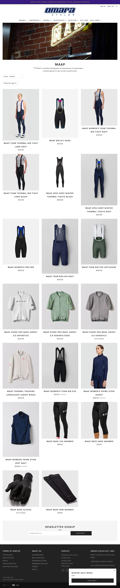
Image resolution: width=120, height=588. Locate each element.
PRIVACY (5, 561)
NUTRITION (72, 20)
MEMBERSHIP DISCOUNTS (40, 563)
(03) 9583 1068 (65, 558)
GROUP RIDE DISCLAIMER (10, 566)
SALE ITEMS (94, 20)
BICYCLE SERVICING (38, 558)
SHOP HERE (92, 580)
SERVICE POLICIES (8, 558)
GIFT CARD (84, 20)
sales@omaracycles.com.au (69, 555)
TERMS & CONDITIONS (9, 563)
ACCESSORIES (58, 20)
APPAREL (46, 20)
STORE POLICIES (8, 555)
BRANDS (22, 20)
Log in (103, 6)
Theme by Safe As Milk (8, 579)
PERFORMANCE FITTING (39, 561)
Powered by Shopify (18, 579)
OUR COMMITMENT (38, 555)
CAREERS (35, 566)
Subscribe (80, 533)
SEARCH (34, 569)
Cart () (110, 6)
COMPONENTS (34, 20)
